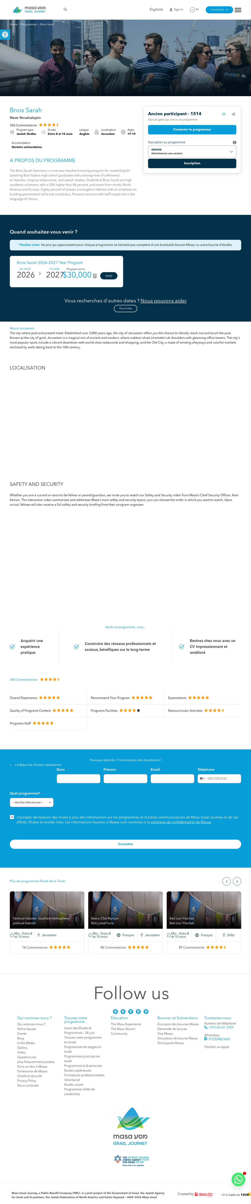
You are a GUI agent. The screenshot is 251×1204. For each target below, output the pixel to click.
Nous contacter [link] (28, 1085)
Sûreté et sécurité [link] (29, 1076)
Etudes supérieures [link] (77, 1070)
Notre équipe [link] (26, 1029)
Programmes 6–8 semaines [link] (83, 1066)
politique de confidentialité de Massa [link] (181, 822)
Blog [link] (20, 1038)
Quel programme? (26, 793)
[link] (5, 34)
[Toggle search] (65, 10)
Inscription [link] (192, 163)
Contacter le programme (192, 129)
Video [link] (21, 1052)
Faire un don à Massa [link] (32, 1066)
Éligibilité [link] (156, 9)
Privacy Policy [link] (26, 1081)
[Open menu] (238, 10)
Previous (226, 881)
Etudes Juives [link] (73, 1084)
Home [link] (13, 24)
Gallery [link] (22, 1048)
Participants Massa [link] (170, 1043)
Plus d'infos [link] (125, 308)
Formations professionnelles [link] (84, 1075)
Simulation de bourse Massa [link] (177, 1038)
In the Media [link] (26, 1043)
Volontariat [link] (72, 1080)
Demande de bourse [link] (172, 1029)
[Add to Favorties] (224, 114)
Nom (62, 770)
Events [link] (21, 1033)
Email (156, 770)
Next (237, 881)
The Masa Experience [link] (126, 1024)
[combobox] (202, 778)
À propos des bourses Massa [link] (178, 1024)
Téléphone (205, 770)
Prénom (111, 770)
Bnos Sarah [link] (47, 24)
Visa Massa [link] (165, 1033)
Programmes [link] (29, 24)
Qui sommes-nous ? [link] (31, 1024)
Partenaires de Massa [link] (32, 1071)
